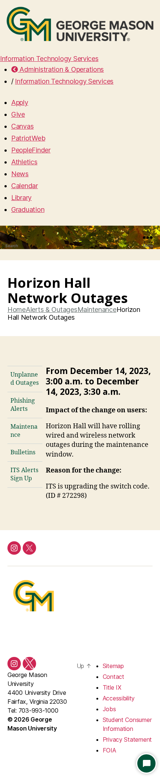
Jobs (109, 709)
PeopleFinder (31, 150)
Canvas (22, 126)
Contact (113, 676)
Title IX (112, 687)
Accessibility (119, 698)
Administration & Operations (61, 69)
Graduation (27, 209)
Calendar (24, 186)
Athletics (24, 162)
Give (18, 114)
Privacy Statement (127, 739)
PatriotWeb (28, 138)
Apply (19, 102)
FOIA (109, 750)
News (20, 174)
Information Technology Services (49, 58)
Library (21, 197)
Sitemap (113, 666)
